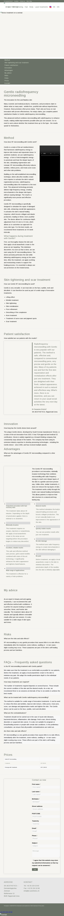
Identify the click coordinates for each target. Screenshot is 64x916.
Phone (34, 835)
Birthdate (36, 799)
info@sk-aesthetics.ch (31, 891)
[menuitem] (9, 1)
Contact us (22, 1)
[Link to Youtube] (59, 905)
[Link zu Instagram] (50, 6)
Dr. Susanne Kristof (8, 1)
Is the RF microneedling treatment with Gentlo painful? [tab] (23, 666)
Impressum (35, 905)
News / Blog (29, 1)
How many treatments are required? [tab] (16, 682)
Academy (16, 1)
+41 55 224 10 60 (33, 886)
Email (34, 828)
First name (36, 784)
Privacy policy (41, 905)
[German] (3, 915)
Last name (36, 791)
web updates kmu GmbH (28, 905)
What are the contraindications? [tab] (15, 713)
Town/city (35, 821)
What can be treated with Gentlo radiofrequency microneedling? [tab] (26, 697)
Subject (34, 843)
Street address (37, 806)
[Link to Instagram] (52, 905)
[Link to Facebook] (54, 905)
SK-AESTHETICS (13, 905)
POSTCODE (36, 813)
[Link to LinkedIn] (56, 905)
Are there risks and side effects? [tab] (15, 731)
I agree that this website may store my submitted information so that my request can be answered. (45, 862)
